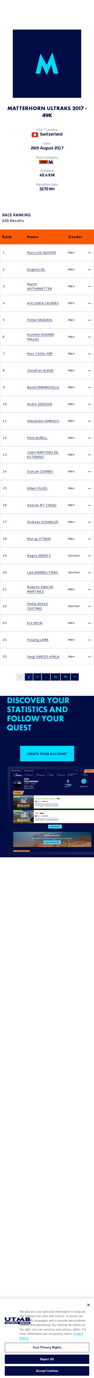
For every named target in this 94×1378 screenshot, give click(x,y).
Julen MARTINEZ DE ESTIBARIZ (42, 455)
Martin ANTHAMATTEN (39, 286)
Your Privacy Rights (47, 1347)
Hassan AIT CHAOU (42, 505)
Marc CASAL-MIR (39, 353)
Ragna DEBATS (39, 555)
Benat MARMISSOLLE (43, 387)
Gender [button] (75, 237)
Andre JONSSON (39, 404)
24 (55, 677)
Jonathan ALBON (40, 370)
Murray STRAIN (39, 538)
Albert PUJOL (37, 488)
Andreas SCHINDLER (42, 522)
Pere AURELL (37, 437)
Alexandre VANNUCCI (43, 421)
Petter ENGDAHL (39, 320)
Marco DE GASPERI (41, 252)
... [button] (46, 677)
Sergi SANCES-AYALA (43, 656)
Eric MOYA (34, 623)
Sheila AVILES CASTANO (37, 606)
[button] (20, 677)
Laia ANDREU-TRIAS (42, 572)
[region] (47, 1338)
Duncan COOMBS (40, 471)
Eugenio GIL (36, 269)
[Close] (89, 1305)
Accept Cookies (47, 1371)
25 (65, 677)
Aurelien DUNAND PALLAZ (40, 337)
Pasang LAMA (38, 639)
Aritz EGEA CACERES (43, 303)
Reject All (47, 1359)
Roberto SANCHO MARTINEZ (40, 589)
